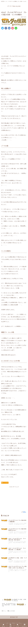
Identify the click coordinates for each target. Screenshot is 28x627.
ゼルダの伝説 (5, 482)
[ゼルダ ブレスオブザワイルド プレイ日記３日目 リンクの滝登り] (9, 28)
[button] (25, 324)
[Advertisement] (14, 42)
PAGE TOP (14, 617)
